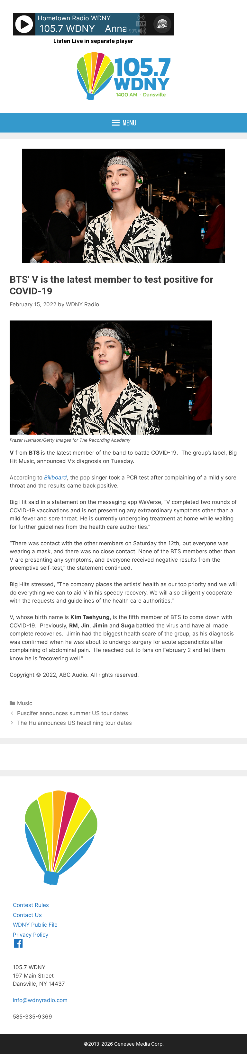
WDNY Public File (35, 924)
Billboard (55, 477)
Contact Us (27, 915)
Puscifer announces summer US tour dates (72, 713)
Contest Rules (31, 905)
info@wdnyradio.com (40, 1000)
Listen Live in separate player (93, 41)
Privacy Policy (30, 934)
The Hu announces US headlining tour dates (74, 723)
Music (24, 703)
